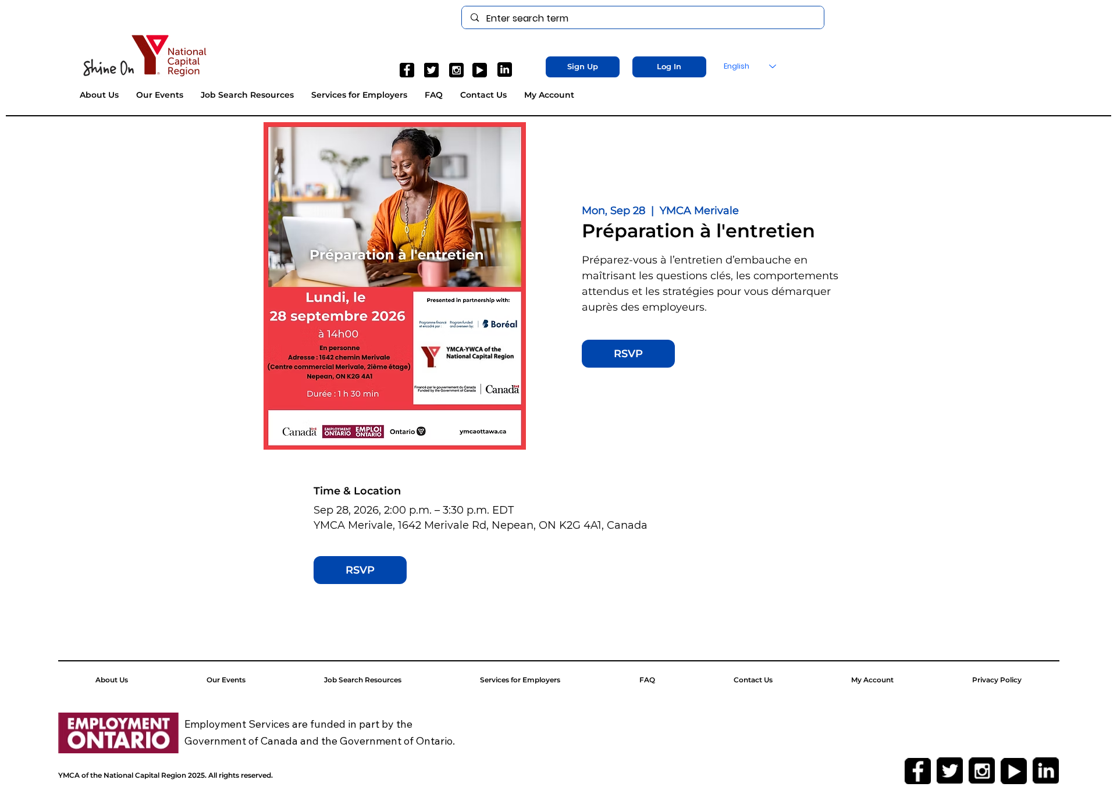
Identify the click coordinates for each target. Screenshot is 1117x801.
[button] (583, 66)
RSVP (628, 353)
